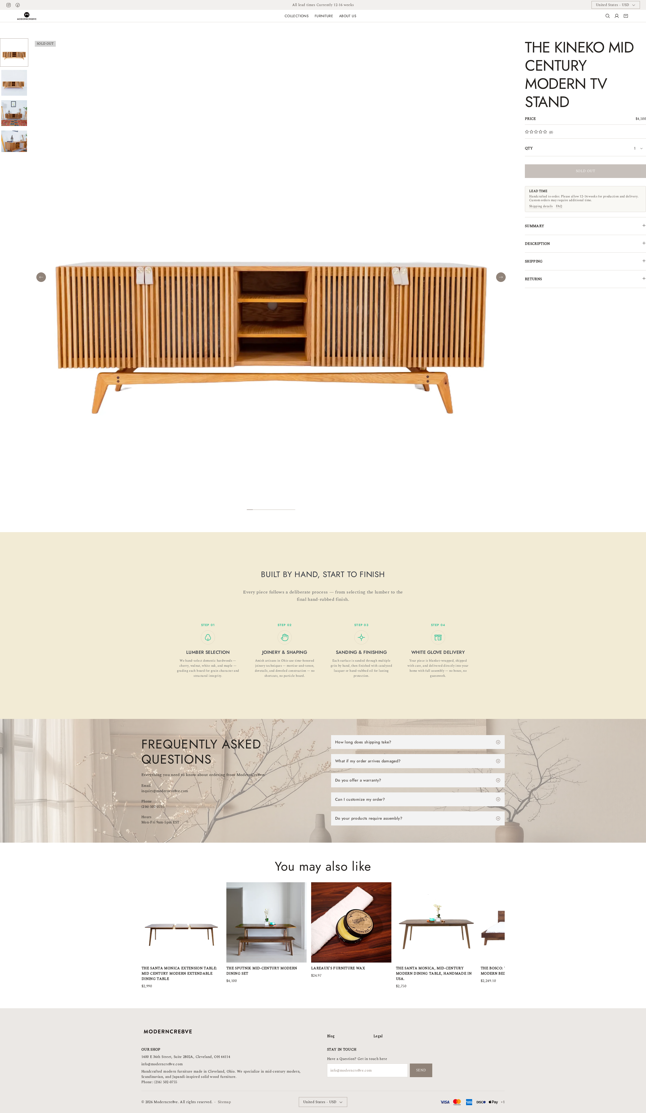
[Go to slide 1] (250, 509)
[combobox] (638, 148)
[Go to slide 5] (274, 509)
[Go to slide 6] (280, 509)
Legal (378, 1036)
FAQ (559, 206)
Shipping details (541, 206)
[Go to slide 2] (256, 509)
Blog (331, 1036)
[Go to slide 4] (268, 509)
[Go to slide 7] (286, 509)
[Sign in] (617, 16)
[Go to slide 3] (262, 509)
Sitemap (224, 1102)
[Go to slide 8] (292, 509)
